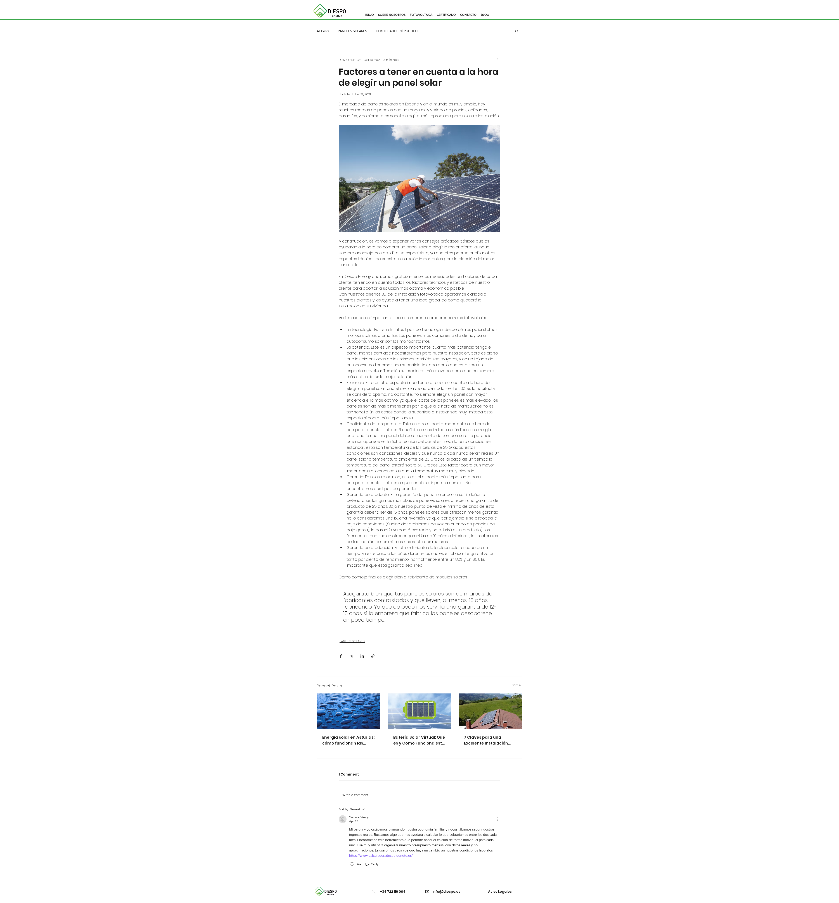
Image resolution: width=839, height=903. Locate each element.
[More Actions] (497, 819)
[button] (517, 31)
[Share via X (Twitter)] (351, 656)
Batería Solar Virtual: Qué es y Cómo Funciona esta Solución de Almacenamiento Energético (419, 740)
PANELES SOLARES (352, 31)
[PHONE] (374, 891)
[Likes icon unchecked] (352, 864)
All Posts (323, 31)
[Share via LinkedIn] (362, 656)
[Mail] (427, 891)
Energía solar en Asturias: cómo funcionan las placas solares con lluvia (348, 740)
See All (517, 685)
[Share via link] (373, 656)
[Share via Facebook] (341, 656)
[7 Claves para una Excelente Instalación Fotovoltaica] (490, 711)
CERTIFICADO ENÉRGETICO (397, 31)
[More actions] (497, 59)
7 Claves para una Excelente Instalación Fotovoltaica (486, 740)
